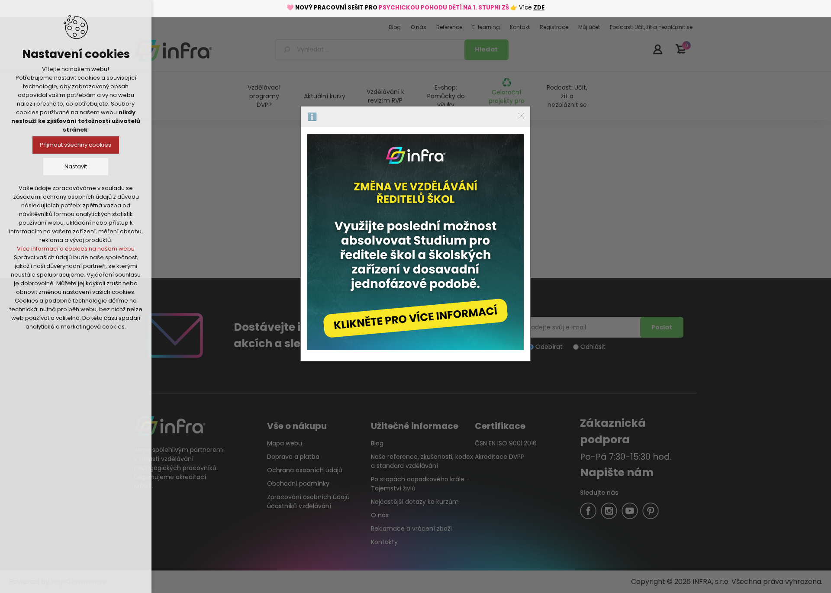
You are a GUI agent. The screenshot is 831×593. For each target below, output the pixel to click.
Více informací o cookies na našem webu (76, 249)
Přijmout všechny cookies (76, 145)
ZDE (538, 7)
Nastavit (75, 166)
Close (521, 115)
